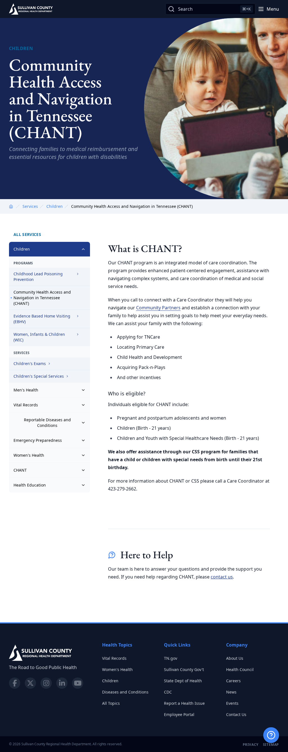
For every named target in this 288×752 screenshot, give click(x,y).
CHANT (20, 470)
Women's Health (29, 455)
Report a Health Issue (184, 703)
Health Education (30, 485)
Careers (233, 680)
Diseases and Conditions (125, 692)
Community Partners (158, 308)
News (231, 692)
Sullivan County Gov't (184, 669)
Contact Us (236, 714)
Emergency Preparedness (38, 440)
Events (232, 703)
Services (30, 206)
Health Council (240, 669)
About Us (234, 658)
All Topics (111, 703)
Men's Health (26, 390)
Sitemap (271, 744)
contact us (222, 577)
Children (54, 206)
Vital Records (26, 404)
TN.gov (170, 658)
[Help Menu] (271, 735)
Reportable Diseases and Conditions (47, 422)
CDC (168, 692)
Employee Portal (179, 714)
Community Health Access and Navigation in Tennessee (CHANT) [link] (132, 206)
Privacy (250, 744)
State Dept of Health (183, 680)
